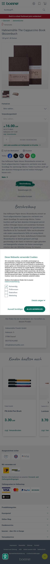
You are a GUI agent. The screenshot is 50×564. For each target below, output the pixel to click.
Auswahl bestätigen (15, 309)
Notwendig (13, 286)
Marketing (13, 295)
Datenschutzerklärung (12, 282)
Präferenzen (13, 289)
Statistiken (13, 292)
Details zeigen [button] (38, 300)
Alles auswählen (35, 309)
